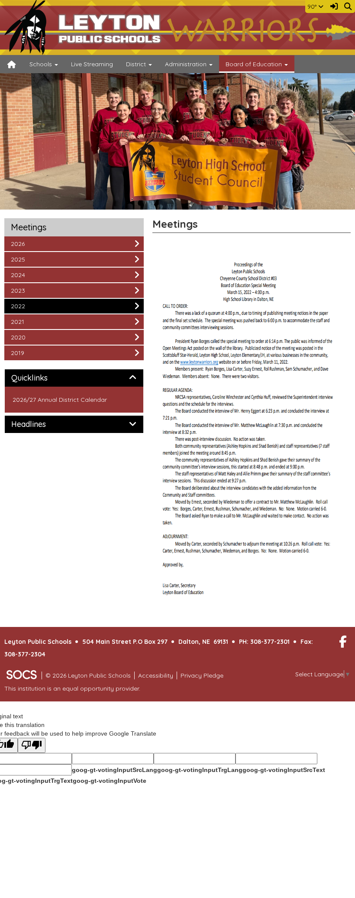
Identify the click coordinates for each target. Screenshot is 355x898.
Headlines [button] (38, 424)
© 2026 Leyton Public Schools (88, 675)
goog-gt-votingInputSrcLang (114, 769)
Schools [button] (41, 64)
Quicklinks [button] (39, 378)
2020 (22, 337)
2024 (22, 275)
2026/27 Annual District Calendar (60, 400)
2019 (22, 353)
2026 (22, 243)
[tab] (74, 378)
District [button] (137, 64)
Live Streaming (92, 64)
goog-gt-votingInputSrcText (283, 769)
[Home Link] (11, 64)
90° (312, 6)
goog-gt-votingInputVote (109, 780)
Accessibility (155, 675)
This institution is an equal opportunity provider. (72, 688)
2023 (22, 290)
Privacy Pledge (202, 675)
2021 (22, 321)
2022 (22, 306)
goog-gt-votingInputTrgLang (199, 769)
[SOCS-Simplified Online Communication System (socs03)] (21, 675)
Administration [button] (186, 64)
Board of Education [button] (255, 64)
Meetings (28, 227)
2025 (22, 259)
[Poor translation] (31, 745)
